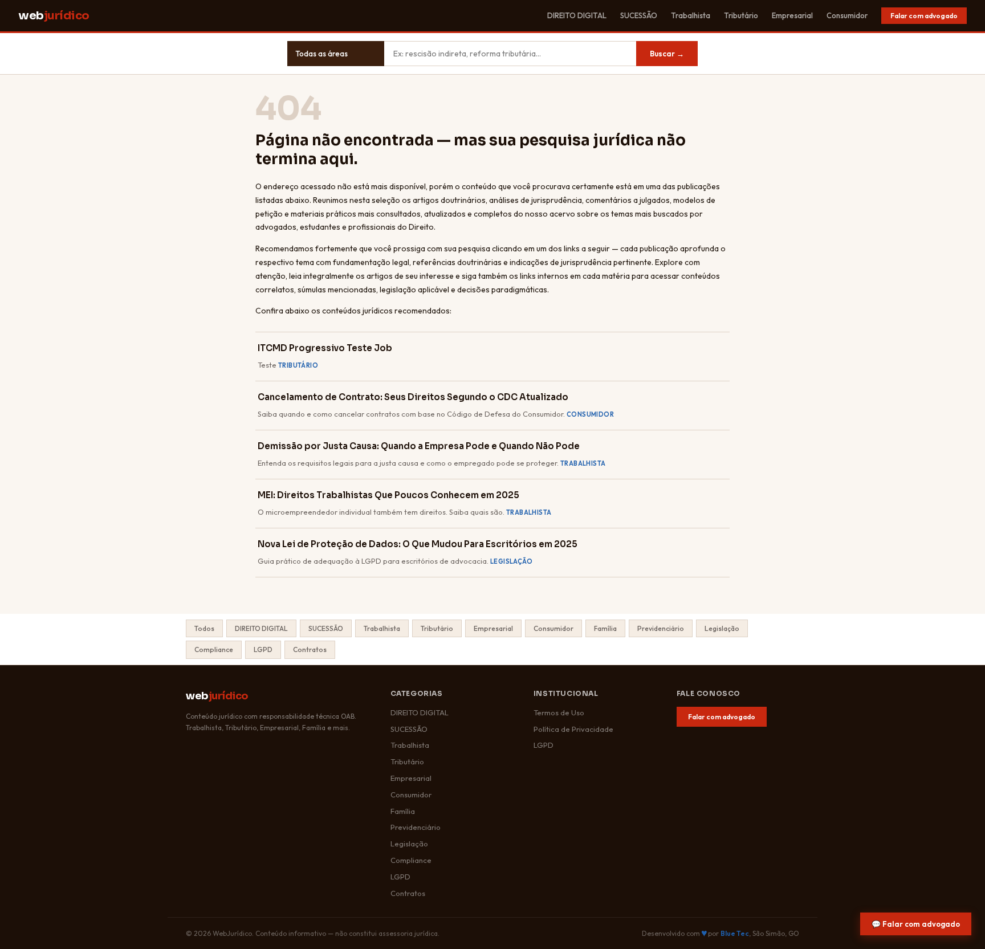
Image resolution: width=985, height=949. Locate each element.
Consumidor (847, 15)
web (53, 16)
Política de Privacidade (573, 729)
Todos (204, 628)
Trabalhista (690, 15)
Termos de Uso (559, 712)
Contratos (310, 649)
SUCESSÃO (638, 15)
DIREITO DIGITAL (577, 15)
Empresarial (792, 15)
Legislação (722, 628)
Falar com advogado (924, 15)
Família (605, 628)
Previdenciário (660, 628)
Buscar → (667, 53)
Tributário (741, 15)
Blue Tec (735, 933)
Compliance (213, 649)
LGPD (263, 649)
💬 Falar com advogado (916, 923)
